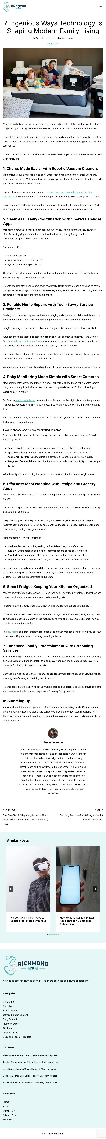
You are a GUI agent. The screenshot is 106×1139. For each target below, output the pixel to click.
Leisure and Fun (11, 1032)
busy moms (12, 632)
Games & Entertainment (15, 1015)
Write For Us (9, 1119)
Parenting (8, 1006)
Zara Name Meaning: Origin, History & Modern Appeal (29, 1069)
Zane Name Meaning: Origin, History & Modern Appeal (30, 1076)
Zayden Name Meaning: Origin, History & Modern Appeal (31, 1062)
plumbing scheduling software (27, 341)
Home (6, 1102)
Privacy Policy (10, 1115)
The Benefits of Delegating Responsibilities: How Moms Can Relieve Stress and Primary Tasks (25, 817)
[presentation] (28, 879)
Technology (53, 43)
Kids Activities (10, 1010)
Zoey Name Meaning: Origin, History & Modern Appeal (30, 1055)
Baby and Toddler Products (17, 1037)
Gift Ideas (8, 1028)
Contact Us (9, 1110)
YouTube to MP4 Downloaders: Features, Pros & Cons (30, 1082)
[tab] (47, 934)
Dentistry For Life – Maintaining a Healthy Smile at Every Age (81, 815)
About (6, 1106)
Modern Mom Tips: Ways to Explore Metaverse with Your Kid (28, 921)
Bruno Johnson (42, 38)
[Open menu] (100, 6)
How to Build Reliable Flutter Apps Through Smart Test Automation (77, 921)
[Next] (95, 889)
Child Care (8, 1001)
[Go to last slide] (11, 889)
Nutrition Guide (11, 1023)
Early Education (11, 1019)
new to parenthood (25, 400)
